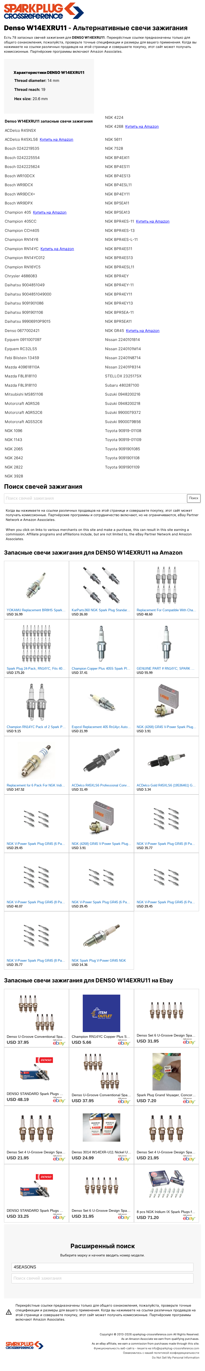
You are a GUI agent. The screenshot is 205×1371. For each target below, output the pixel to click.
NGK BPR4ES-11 (119, 221)
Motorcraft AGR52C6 (23, 412)
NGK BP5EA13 (117, 212)
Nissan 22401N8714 (123, 357)
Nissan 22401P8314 (123, 367)
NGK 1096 (13, 430)
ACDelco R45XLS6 (22, 139)
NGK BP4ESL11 (118, 184)
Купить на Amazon (56, 139)
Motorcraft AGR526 (22, 403)
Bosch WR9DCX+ (20, 194)
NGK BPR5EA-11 (119, 312)
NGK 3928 (14, 476)
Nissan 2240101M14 (123, 348)
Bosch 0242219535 (22, 148)
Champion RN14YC (22, 248)
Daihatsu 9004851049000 (28, 294)
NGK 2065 (14, 449)
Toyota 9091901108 (122, 458)
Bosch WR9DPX (19, 203)
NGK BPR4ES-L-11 (121, 239)
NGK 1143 (13, 439)
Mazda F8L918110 (21, 385)
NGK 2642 (14, 458)
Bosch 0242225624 (22, 166)
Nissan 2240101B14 (122, 339)
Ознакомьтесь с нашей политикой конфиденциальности (161, 1353)
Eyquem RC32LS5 (21, 348)
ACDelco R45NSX (20, 130)
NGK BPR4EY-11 (119, 285)
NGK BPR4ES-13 (120, 230)
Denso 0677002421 (22, 330)
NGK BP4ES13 (117, 175)
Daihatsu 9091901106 (24, 312)
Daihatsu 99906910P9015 (27, 321)
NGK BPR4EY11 (118, 294)
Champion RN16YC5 (22, 267)
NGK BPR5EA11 (118, 321)
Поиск (193, 498)
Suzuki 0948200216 (122, 394)
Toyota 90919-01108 (123, 430)
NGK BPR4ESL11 (119, 267)
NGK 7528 (114, 148)
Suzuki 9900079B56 (123, 421)
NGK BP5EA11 (117, 203)
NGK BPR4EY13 (119, 303)
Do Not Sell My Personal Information (175, 1357)
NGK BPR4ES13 (119, 257)
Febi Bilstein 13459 (22, 357)
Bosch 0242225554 (22, 157)
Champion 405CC (20, 221)
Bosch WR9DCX (19, 184)
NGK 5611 (113, 139)
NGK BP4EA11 (117, 157)
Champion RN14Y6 (21, 239)
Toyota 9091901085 (122, 449)
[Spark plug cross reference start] (25, 1346)
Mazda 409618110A (22, 367)
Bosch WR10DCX (20, 175)
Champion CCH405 (22, 230)
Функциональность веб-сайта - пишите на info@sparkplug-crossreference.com (146, 1348)
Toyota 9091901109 (122, 467)
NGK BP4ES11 (117, 166)
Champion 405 (18, 212)
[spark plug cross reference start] (44, 18)
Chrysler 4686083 (21, 276)
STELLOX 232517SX (123, 376)
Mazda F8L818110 (21, 376)
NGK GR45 (114, 330)
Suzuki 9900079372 (123, 412)
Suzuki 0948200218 (122, 403)
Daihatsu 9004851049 (24, 285)
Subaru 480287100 (122, 385)
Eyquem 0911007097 (23, 339)
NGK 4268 (114, 126)
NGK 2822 (14, 467)
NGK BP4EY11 (117, 194)
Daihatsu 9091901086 (24, 303)
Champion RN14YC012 (25, 257)
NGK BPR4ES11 (118, 248)
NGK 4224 (114, 117)
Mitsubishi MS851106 (24, 394)
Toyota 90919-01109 (123, 439)
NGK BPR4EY (117, 276)
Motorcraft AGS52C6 (23, 421)
